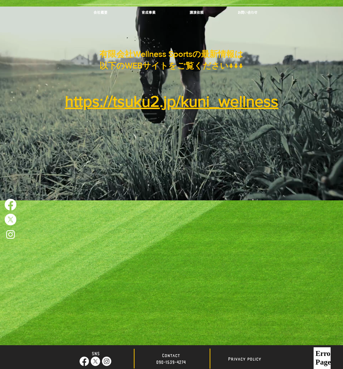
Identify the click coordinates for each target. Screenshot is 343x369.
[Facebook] (10, 204)
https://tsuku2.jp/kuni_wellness (171, 101)
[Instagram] (106, 361)
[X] (10, 219)
